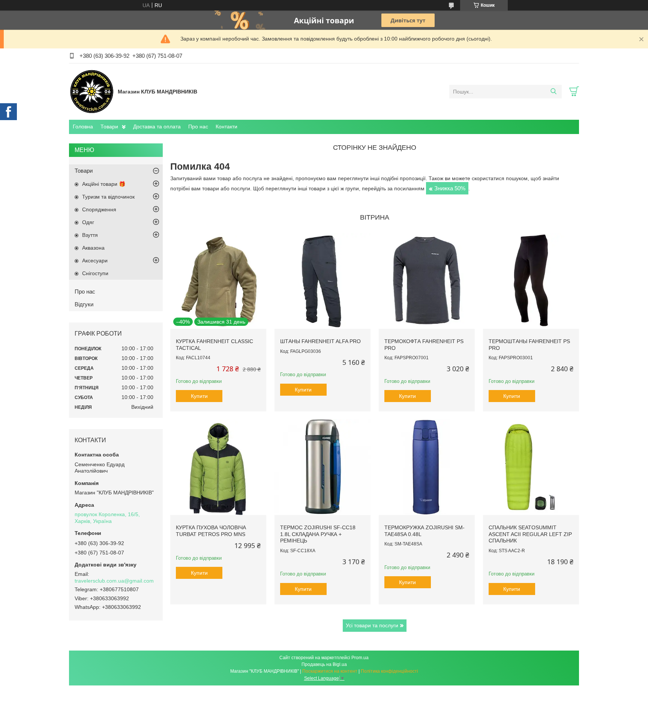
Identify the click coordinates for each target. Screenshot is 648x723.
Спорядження (99, 209)
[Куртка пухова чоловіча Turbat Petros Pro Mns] (218, 467)
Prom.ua (360, 657)
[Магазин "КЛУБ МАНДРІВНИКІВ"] (91, 91)
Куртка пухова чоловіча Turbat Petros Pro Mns (211, 530)
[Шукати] (553, 91)
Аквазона (93, 248)
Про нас (198, 127)
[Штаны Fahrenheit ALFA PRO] (322, 281)
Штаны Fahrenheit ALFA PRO (320, 341)
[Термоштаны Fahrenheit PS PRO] (531, 281)
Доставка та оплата (157, 127)
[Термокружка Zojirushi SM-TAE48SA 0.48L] (427, 467)
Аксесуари (95, 261)
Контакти (226, 127)
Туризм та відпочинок (108, 197)
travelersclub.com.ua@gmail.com (114, 581)
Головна (83, 127)
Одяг (88, 222)
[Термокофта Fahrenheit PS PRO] (427, 281)
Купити (199, 396)
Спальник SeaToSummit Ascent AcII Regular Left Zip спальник (530, 534)
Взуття (90, 235)
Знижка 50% (449, 188)
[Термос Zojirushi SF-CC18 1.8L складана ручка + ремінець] (322, 467)
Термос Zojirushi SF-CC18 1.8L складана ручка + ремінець (318, 534)
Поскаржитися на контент (329, 671)
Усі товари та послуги (372, 625)
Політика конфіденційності (389, 671)
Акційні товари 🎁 (103, 184)
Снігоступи (95, 273)
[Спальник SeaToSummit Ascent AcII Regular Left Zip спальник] (531, 467)
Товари (109, 127)
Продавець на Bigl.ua (324, 664)
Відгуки (84, 304)
